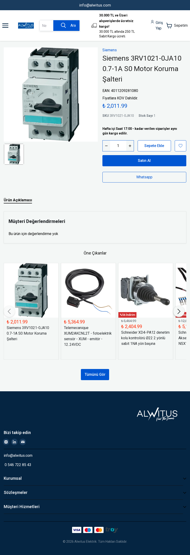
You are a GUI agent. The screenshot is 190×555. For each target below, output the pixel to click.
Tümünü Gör (95, 374)
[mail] (22, 442)
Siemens (109, 50)
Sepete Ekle (154, 146)
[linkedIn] (14, 442)
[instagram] (6, 442)
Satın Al (144, 160)
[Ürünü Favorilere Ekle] (180, 145)
